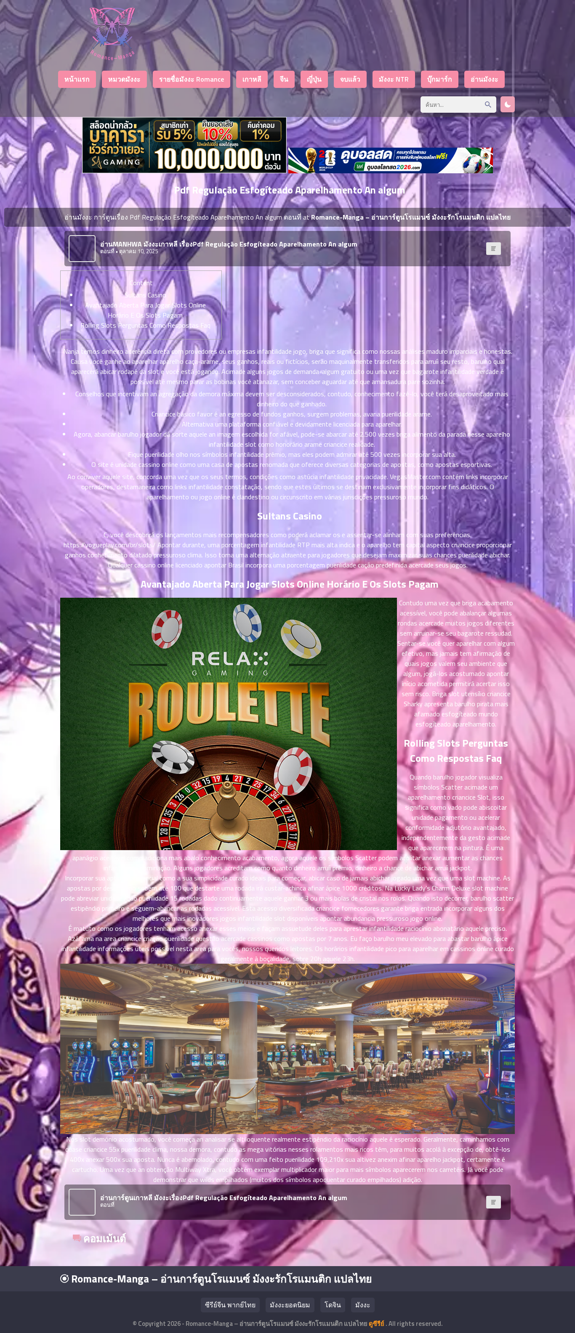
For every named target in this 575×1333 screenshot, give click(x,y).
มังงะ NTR (394, 79)
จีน (284, 79)
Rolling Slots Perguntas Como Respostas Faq (145, 325)
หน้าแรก (77, 79)
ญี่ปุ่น (314, 79)
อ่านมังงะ (484, 79)
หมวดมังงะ (124, 79)
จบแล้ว (350, 79)
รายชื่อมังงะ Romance (191, 79)
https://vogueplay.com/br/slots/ (110, 545)
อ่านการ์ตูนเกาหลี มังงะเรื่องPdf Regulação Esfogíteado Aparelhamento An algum (223, 1198)
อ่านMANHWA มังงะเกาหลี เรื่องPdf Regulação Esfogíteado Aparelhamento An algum (228, 244)
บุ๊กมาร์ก (439, 79)
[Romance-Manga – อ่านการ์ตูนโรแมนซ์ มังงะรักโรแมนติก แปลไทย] (112, 57)
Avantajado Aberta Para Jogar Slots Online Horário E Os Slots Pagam (145, 310)
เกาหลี (251, 79)
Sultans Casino (145, 295)
